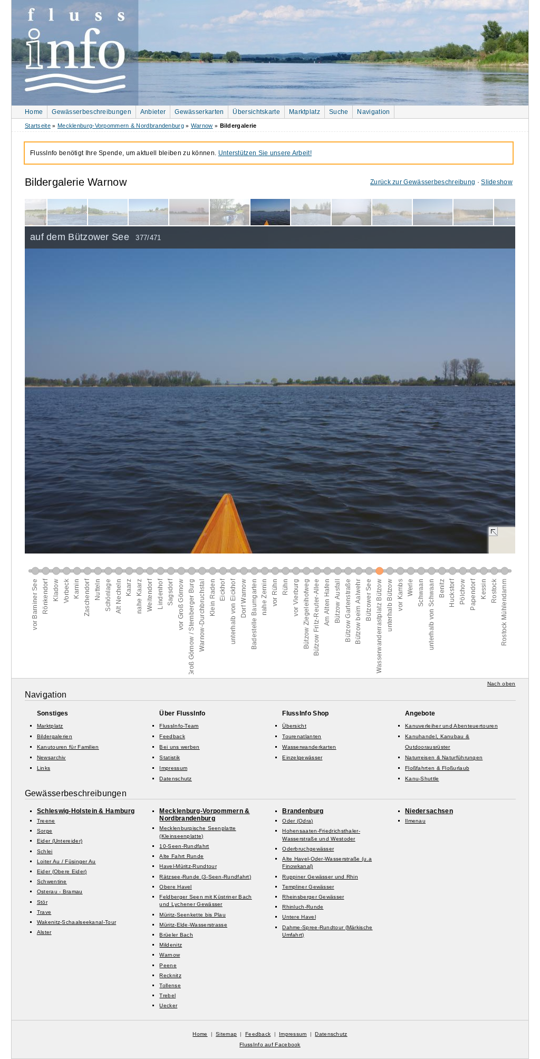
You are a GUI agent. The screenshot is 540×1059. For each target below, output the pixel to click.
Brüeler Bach (176, 935)
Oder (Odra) (297, 821)
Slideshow (497, 182)
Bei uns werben (179, 747)
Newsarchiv (51, 757)
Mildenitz (170, 945)
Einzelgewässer (302, 757)
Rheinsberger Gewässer (313, 897)
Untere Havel (299, 917)
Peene (168, 965)
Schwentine (52, 881)
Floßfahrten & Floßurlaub (437, 768)
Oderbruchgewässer (308, 849)
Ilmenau (415, 821)
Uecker (168, 1005)
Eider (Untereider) (59, 841)
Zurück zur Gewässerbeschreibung (422, 182)
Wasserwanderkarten (309, 747)
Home (34, 112)
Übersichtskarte (256, 112)
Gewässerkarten (199, 112)
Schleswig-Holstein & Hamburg (85, 811)
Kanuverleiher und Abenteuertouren (451, 726)
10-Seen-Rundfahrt (184, 846)
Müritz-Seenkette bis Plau (192, 915)
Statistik (169, 757)
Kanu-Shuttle (422, 778)
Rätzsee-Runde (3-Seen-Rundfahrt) (205, 877)
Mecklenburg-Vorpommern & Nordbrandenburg (120, 125)
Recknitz (170, 975)
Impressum (173, 768)
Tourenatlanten (301, 736)
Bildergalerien (54, 736)
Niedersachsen (429, 811)
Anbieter (153, 112)
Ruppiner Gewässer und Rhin (320, 877)
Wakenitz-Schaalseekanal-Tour (76, 922)
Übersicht (294, 726)
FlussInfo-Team (178, 726)
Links (44, 768)
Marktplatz (304, 112)
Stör (42, 902)
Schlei (45, 851)
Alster (44, 932)
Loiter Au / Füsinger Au (66, 861)
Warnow (202, 125)
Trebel (167, 995)
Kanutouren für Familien (68, 747)
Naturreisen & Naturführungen (444, 757)
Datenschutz (175, 778)
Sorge (45, 831)
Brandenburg (302, 811)
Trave (44, 912)
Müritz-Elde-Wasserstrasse (193, 925)
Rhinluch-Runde (302, 907)
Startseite (38, 125)
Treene (46, 821)
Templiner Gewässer (308, 887)
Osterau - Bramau (60, 891)
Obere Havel (175, 887)
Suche (339, 112)
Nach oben (501, 683)
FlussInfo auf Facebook (270, 1044)
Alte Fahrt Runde (181, 856)
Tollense (169, 985)
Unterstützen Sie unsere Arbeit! (265, 153)
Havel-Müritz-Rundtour (187, 866)
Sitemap (226, 1034)
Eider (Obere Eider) (62, 871)
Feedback (172, 736)
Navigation (373, 112)
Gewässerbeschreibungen (91, 112)
